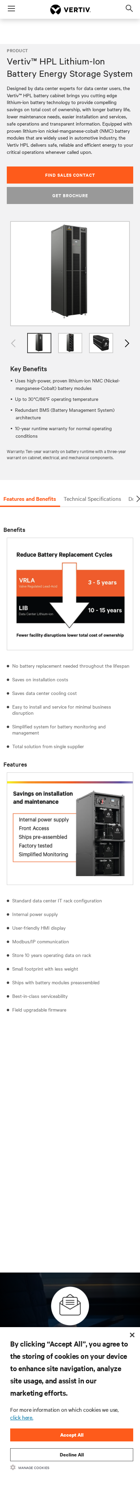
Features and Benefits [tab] (29, 498)
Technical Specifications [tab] (92, 498)
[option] (70, 273)
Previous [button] (13, 343)
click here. (21, 1417)
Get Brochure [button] (70, 195)
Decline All (72, 1454)
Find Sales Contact (70, 175)
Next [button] (126, 343)
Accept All (72, 1435)
